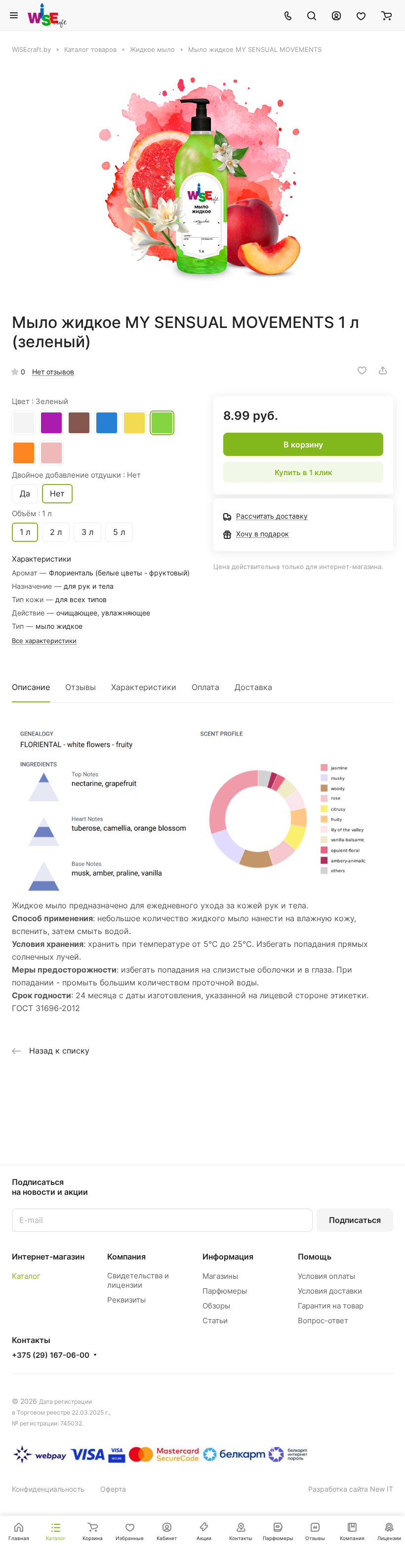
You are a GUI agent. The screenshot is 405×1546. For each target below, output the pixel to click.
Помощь (314, 1256)
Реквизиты (126, 1299)
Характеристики (143, 687)
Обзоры (216, 1305)
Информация (227, 1256)
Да (25, 493)
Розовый (51, 453)
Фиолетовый (51, 423)
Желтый (134, 423)
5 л (119, 532)
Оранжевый (24, 453)
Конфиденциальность (48, 1489)
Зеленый (162, 423)
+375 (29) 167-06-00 (50, 1355)
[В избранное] (362, 370)
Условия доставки (330, 1291)
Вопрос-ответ (323, 1320)
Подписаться (355, 1220)
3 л (87, 532)
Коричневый (79, 423)
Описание (31, 687)
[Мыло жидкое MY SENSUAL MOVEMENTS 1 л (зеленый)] (202, 183)
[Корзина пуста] (386, 15)
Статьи (215, 1320)
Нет (57, 493)
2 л (56, 532)
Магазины (220, 1276)
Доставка (253, 687)
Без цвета (24, 423)
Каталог (26, 1276)
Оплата (205, 687)
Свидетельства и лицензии (138, 1280)
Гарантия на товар (331, 1305)
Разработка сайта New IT (350, 1489)
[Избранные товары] (361, 15)
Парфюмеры (224, 1291)
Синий (107, 423)
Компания (126, 1256)
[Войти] (336, 15)
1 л (25, 532)
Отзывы (80, 687)
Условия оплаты (326, 1276)
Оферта (113, 1489)
